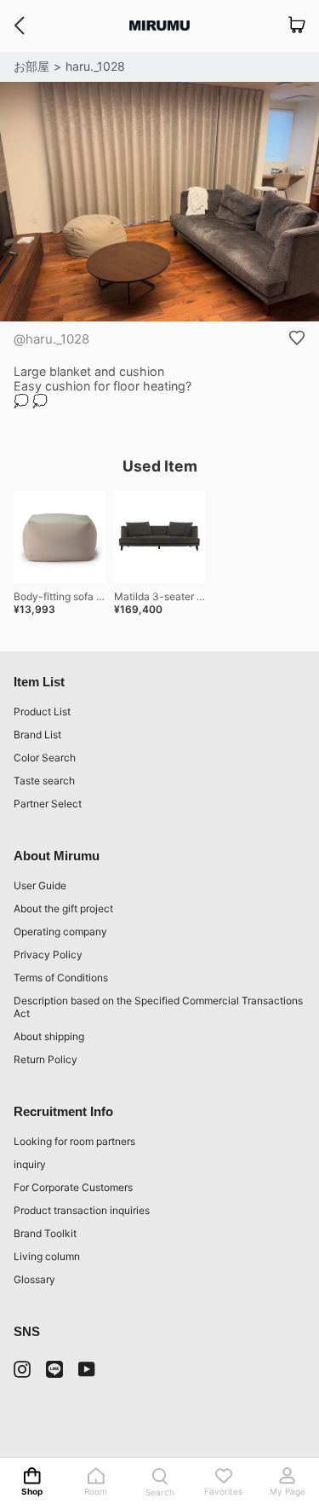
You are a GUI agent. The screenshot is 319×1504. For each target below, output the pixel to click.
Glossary (34, 1279)
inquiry (30, 1164)
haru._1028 (95, 66)
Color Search (45, 757)
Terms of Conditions (61, 977)
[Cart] (296, 25)
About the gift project (63, 908)
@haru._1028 (51, 339)
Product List (42, 711)
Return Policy (45, 1059)
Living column (47, 1256)
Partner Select (48, 803)
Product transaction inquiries (82, 1210)
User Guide (40, 885)
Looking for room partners (74, 1141)
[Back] (19, 25)
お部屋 (31, 66)
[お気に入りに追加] (296, 337)
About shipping (49, 1036)
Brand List (37, 734)
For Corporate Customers (73, 1187)
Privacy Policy (48, 954)
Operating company (60, 931)
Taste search (44, 780)
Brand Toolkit (45, 1233)
